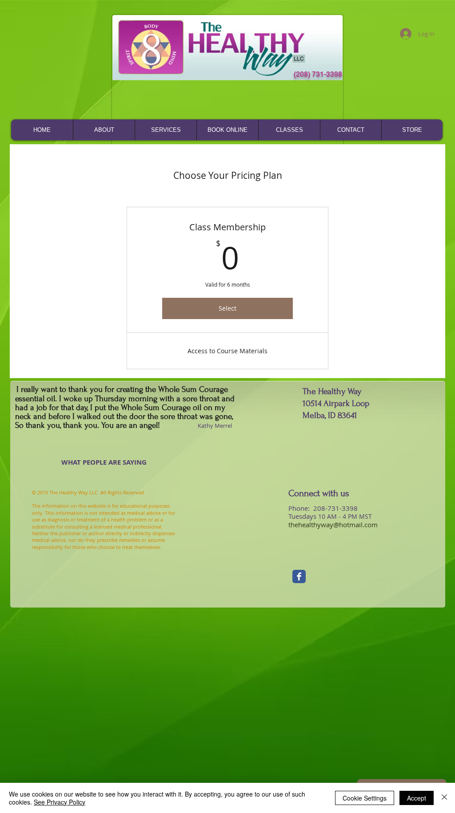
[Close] (444, 798)
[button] (104, 129)
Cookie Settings (365, 797)
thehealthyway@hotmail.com (333, 524)
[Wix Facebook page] (299, 576)
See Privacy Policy (59, 801)
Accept (416, 797)
